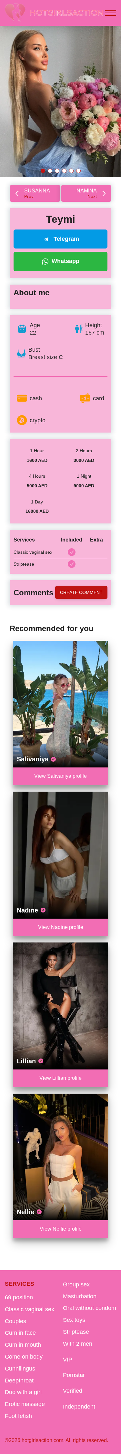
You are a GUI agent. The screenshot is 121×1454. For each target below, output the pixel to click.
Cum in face (20, 1333)
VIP (67, 1359)
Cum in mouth (23, 1345)
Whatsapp (65, 261)
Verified (72, 1391)
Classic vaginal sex (29, 1309)
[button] (43, 171)
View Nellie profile (61, 1229)
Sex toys (74, 1320)
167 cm (94, 332)
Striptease (76, 1332)
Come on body (24, 1356)
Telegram (66, 239)
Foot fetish (18, 1416)
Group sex (76, 1284)
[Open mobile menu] (110, 13)
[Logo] (54, 13)
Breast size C (45, 357)
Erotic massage (25, 1404)
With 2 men (77, 1344)
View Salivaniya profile (60, 776)
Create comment (81, 592)
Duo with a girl (23, 1392)
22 (33, 332)
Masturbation (79, 1296)
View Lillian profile (60, 1078)
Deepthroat (19, 1380)
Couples (15, 1321)
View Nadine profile (60, 927)
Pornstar (74, 1375)
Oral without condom (89, 1308)
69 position (19, 1297)
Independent (79, 1406)
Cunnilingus (20, 1368)
